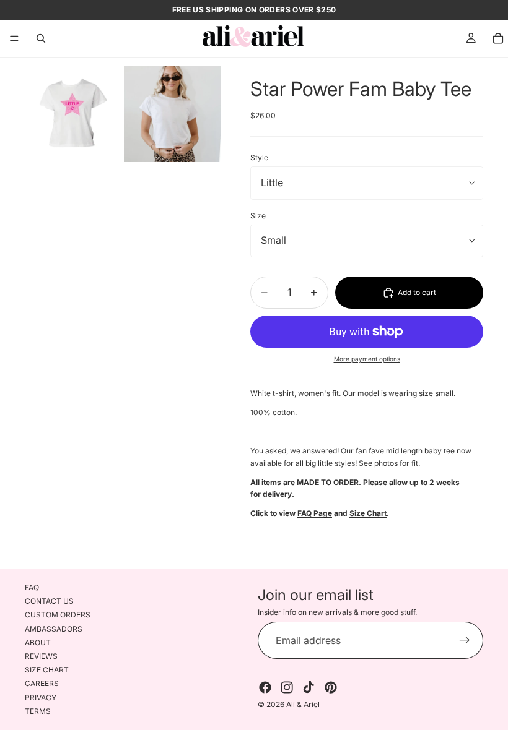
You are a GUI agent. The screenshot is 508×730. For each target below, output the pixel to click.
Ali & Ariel (303, 705)
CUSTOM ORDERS (57, 615)
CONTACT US (49, 601)
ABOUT (38, 642)
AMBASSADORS (53, 628)
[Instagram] (286, 688)
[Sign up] (465, 641)
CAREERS (42, 683)
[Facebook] (265, 688)
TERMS (38, 711)
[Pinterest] (330, 688)
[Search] (41, 38)
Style (259, 157)
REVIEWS (41, 656)
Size (258, 215)
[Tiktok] (308, 688)
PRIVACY (40, 697)
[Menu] (14, 38)
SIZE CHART (47, 669)
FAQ (32, 587)
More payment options (367, 359)
